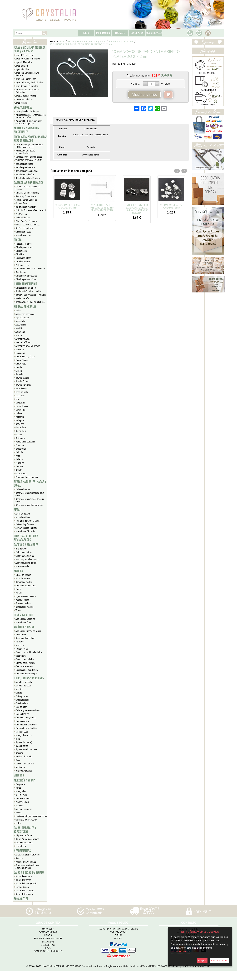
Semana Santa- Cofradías (26, 199)
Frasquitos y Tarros (23, 243)
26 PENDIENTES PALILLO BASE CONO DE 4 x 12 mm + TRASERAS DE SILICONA (79, 207)
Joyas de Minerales (23, 62)
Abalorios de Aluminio (25, 531)
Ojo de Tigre (20, 430)
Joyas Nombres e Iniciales (26, 85)
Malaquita (19, 420)
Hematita (19, 374)
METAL (17, 510)
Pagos (48, 935)
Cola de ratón (21, 706)
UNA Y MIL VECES (154, 33)
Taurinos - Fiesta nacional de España (27, 188)
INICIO (86, 33)
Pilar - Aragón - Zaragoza (26, 221)
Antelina (19, 689)
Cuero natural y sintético (26, 728)
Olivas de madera (22, 603)
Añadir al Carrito (144, 94)
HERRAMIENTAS (22, 851)
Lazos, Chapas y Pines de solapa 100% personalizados (29, 146)
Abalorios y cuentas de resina (28, 630)
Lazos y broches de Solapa (27, 111)
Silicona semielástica (24, 763)
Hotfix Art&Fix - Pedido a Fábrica (29, 301)
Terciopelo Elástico (23, 770)
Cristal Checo (21, 250)
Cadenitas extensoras (24, 555)
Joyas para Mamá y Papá (25, 78)
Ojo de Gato (20, 427)
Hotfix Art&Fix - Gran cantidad (28, 291)
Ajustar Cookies (219, 960)
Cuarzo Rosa (20, 363)
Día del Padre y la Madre (26, 206)
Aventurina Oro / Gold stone (27, 345)
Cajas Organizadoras (24, 842)
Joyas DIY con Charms (24, 55)
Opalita (18, 434)
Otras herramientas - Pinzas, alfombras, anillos (27, 866)
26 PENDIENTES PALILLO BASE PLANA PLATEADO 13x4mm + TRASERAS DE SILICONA (114, 208)
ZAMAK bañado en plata (26, 527)
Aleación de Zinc (22, 513)
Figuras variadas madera (25, 596)
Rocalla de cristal (22, 261)
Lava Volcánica (21, 406)
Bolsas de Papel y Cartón (26, 883)
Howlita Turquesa (23, 384)
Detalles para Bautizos (25, 167)
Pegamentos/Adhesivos (25, 861)
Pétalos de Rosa (22, 801)
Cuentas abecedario (24, 666)
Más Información (180, 951)
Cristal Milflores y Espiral (26, 275)
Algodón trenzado (23, 685)
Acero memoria (22, 566)
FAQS (48, 948)
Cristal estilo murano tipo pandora (30, 268)
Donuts (18, 592)
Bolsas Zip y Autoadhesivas (27, 838)
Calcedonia (20, 352)
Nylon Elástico (21, 745)
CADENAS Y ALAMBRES (26, 545)
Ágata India (20, 321)
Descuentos (48, 945)
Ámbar (18, 310)
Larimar (18, 413)
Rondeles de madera (24, 606)
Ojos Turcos (20, 272)
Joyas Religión (21, 65)
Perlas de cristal (22, 265)
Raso (17, 760)
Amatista (19, 328)
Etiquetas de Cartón (23, 835)
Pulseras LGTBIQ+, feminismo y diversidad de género (28, 122)
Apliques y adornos (23, 809)
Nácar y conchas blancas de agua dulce (29, 494)
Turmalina (19, 462)
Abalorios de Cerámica (25, 618)
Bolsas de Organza (23, 876)
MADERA (18, 571)
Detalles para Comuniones (26, 170)
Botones (19, 805)
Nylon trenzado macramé (26, 749)
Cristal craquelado (23, 257)
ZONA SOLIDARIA (23, 107)
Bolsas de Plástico (23, 879)
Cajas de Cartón (22, 886)
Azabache (19, 349)
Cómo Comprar (48, 932)
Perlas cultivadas (22, 489)
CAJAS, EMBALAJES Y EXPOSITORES (25, 829)
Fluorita (18, 367)
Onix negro (20, 438)
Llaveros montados (23, 99)
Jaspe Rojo (20, 395)
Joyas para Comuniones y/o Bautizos (27, 74)
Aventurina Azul (22, 338)
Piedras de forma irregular (26, 477)
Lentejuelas (20, 791)
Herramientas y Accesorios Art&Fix (30, 294)
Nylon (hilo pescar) (23, 742)
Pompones (20, 784)
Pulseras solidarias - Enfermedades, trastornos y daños (30, 116)
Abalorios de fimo (23, 622)
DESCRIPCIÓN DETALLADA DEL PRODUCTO (75, 120)
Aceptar (202, 960)
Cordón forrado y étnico (25, 717)
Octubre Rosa (21, 203)
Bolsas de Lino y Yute (24, 890)
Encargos (48, 942)
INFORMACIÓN (103, 33)
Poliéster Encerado (23, 756)
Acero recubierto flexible (26, 562)
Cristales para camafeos (25, 279)
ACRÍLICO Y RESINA (24, 627)
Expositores (20, 846)
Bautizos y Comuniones (25, 196)
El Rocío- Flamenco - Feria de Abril (30, 210)
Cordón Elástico (22, 713)
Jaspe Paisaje (21, 388)
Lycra (17, 738)
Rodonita (19, 452)
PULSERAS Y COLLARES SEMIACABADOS (26, 538)
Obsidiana (19, 423)
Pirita (17, 455)
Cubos (18, 589)
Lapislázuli (20, 402)
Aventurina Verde (22, 342)
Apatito (18, 335)
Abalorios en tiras (22, 235)
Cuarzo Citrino (21, 360)
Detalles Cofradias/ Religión (27, 178)
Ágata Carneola (22, 317)
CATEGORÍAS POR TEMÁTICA (29, 182)
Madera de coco (22, 599)
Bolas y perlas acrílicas (25, 638)
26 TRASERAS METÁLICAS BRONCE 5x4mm (183, 206)
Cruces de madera (23, 574)
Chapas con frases (23, 231)
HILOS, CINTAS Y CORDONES (29, 678)
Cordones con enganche (26, 724)
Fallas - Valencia (22, 217)
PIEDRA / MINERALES (25, 306)
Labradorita (20, 409)
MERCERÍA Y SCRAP (24, 780)
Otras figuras (20, 655)
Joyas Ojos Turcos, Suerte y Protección (27, 91)
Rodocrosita (20, 448)
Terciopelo (20, 767)
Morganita (19, 416)
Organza (19, 752)
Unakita (18, 469)
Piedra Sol (19, 445)
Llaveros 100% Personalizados (28, 156)
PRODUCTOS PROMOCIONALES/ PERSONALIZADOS (30, 138)
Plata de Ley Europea (24, 524)
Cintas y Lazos (21, 696)
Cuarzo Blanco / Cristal (25, 356)
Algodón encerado (23, 682)
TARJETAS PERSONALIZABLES (28, 160)
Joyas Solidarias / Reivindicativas (29, 82)
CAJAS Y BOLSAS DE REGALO (29, 872)
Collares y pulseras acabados (27, 710)
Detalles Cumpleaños (24, 174)
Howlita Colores (22, 381)
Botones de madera (23, 581)
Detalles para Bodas (24, 163)
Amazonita (20, 331)
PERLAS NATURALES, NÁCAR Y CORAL (30, 483)
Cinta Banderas (21, 703)
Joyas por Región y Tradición (27, 58)
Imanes (18, 812)
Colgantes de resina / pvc (26, 673)
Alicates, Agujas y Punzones (27, 854)
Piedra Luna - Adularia (25, 441)
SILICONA (19, 775)
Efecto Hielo (20, 634)
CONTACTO (120, 33)
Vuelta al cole (21, 213)
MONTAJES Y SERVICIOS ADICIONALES (26, 130)
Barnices (19, 858)
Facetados (19, 641)
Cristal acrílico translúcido (26, 669)
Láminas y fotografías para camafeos (31, 816)
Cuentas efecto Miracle (25, 662)
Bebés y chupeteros (24, 228)
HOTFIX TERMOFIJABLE (25, 284)
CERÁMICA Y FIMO (23, 615)
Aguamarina (20, 324)
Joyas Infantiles (22, 69)
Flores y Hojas (21, 648)
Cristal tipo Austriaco (24, 247)
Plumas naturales (22, 798)
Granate (18, 370)
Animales (19, 645)
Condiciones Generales (48, 951)
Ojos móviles (21, 794)
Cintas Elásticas (22, 699)
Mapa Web (48, 929)
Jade (17, 399)
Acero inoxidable (22, 517)
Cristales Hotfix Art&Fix (25, 287)
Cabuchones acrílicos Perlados (28, 652)
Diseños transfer (22, 298)
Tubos (18, 610)
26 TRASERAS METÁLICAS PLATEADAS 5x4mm (149, 206)
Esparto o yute (21, 731)
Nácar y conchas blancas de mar (29, 505)
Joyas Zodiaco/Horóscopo (26, 95)
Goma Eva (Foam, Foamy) (26, 819)
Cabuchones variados (24, 659)
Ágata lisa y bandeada (24, 314)
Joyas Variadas (21, 102)
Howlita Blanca (22, 377)
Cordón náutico (22, 721)
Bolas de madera (22, 578)
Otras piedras (21, 473)
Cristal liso (19, 254)
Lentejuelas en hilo (23, 735)
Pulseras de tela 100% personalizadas (25, 152)
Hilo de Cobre (21, 548)
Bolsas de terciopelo (24, 894)
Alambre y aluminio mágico (27, 559)
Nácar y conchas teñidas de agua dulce (29, 500)
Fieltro (18, 823)
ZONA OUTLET (21, 899)
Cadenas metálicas (23, 552)
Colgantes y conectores (25, 585)
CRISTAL (18, 240)
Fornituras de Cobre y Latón (27, 520)
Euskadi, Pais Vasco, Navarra (27, 192)
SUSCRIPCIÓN (137, 33)
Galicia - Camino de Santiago (27, 224)
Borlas (18, 787)
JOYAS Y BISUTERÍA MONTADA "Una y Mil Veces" (29, 49)
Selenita (19, 466)
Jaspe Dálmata (21, 391)
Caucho (18, 692)
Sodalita (19, 459)
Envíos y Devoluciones (48, 938)
